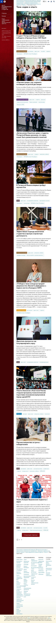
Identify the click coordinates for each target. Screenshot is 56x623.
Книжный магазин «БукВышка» (41, 566)
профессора (46, 468)
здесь (29, 617)
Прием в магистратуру (26, 572)
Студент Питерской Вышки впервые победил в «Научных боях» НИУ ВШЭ (31, 37)
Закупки (17, 575)
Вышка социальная (33, 102)
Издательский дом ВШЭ (41, 562)
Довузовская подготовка (26, 562)
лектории (25, 413)
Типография (41, 568)
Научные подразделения (34, 560)
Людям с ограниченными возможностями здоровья (19, 605)
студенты (48, 51)
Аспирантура (26, 574)
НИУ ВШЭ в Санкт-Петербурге (30, 53)
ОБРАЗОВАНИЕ (27, 557)
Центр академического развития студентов (34, 552)
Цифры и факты (19, 559)
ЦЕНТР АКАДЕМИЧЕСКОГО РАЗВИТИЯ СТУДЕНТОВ (7, 7)
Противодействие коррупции (20, 586)
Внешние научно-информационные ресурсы (34, 582)
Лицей (25, 559)
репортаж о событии (44, 154)
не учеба (43, 51)
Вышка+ (25, 569)
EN (45, 1)
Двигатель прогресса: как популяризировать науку (26, 342)
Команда (4, 16)
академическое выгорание (22, 102)
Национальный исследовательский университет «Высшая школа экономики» (31, 549)
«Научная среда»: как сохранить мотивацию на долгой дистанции (28, 83)
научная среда (42, 102)
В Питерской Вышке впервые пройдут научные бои (31, 186)
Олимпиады (26, 564)
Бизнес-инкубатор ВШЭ (26, 585)
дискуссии (43, 99)
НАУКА (33, 557)
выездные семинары (21, 255)
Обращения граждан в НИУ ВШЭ (19, 578)
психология (47, 413)
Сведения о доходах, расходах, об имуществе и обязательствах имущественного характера (19, 593)
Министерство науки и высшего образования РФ (49, 563)
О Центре (4, 13)
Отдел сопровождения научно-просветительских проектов (6, 21)
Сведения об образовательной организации (19, 600)
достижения (30, 51)
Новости (46, 552)
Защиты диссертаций (33, 571)
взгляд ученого (25, 471)
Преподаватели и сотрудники (19, 569)
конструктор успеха (38, 468)
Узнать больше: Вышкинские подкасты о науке (31, 500)
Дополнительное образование (27, 576)
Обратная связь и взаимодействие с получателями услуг (27, 594)
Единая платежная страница (18, 611)
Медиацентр (41, 570)
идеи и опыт (37, 51)
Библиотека (41, 559)
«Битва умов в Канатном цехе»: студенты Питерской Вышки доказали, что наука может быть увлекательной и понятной (32, 135)
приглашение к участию (44, 200)
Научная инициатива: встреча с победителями (28, 443)
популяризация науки (44, 362)
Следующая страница (30, 535)
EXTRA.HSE (42, 471)
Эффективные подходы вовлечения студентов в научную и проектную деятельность (30, 233)
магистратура (27, 203)
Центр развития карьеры (25, 581)
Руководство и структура (19, 562)
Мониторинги (34, 565)
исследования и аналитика (32, 200)
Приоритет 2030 (20, 104)
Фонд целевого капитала (18, 583)
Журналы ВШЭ (41, 572)
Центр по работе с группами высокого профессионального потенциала (35, 255)
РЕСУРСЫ (41, 557)
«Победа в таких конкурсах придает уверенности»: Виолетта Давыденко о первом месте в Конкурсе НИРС (31, 285)
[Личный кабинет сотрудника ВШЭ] (51, 1)
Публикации (41, 574)
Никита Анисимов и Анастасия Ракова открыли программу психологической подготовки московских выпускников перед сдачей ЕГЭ (31, 393)
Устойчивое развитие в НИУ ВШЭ (18, 566)
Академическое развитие (34, 574)
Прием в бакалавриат (26, 567)
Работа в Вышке (19, 613)
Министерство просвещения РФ (49, 570)
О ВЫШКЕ (18, 557)
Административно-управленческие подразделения (26, 550)
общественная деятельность (36, 530)
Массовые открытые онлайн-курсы (48, 574)
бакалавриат (19, 53)
